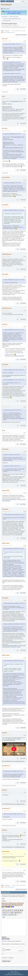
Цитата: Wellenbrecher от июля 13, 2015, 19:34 (14, 279)
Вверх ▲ (16, 971)
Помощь (12, 971)
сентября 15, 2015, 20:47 (6, 869)
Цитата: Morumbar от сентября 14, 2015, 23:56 (14, 603)
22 (12, 32)
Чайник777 (6, 765)
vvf (4, 96)
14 (24, 30)
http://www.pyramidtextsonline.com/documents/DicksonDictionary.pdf (14, 500)
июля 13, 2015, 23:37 (6, 432)
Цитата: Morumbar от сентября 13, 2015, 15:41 (14, 514)
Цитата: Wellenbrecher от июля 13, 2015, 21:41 (14, 369)
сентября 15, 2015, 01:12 (6, 600)
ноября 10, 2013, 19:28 (6, 40)
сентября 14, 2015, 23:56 (6, 545)
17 (5, 32)
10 (18, 30)
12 (21, 30)
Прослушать (4, 941)
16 (3, 32)
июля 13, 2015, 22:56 (6, 406)
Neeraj (5, 324)
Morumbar (6, 490)
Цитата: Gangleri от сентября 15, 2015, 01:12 (14, 660)
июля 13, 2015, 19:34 (6, 256)
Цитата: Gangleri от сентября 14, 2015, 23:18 (14, 548)
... (12, 30)
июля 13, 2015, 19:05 (6, 206)
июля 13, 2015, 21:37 (6, 276)
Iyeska (5, 732)
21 (11, 32)
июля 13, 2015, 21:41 (6, 310)
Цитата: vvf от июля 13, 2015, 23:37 (12, 454)
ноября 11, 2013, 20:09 (6, 179)
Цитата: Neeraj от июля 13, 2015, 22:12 (12, 410)
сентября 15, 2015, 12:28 (6, 657)
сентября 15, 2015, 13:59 (6, 792)
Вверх (2, 885)
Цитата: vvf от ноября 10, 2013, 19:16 (12, 44)
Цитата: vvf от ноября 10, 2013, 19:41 (12, 133)
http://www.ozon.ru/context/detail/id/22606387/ (14, 355)
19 (8, 32)
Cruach (5, 38)
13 (22, 30)
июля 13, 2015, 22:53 (6, 366)
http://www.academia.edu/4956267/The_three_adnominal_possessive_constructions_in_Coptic (14, 646)
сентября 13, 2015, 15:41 (6, 492)
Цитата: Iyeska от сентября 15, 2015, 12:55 (13, 771)
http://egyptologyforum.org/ (16, 101)
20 (9, 32)
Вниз (2, 30)
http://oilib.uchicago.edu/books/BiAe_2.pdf (11, 110)
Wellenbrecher (7, 254)
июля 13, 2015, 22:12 (7, 326)
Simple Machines (17, 973)
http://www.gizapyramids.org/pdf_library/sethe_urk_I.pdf (14, 376)
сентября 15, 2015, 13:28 (6, 767)
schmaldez (6, 177)
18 (6, 32)
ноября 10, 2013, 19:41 (6, 98)
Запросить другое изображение (14, 941)
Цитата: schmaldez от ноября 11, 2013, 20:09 (13, 210)
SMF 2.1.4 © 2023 (11, 973)
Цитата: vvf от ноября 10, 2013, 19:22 (12, 73)
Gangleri (5, 205)
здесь (22, 11)
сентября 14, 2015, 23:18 (6, 511)
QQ (17, 89)
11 (19, 30)
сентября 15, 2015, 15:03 (6, 832)
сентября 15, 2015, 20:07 (7, 853)
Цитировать (23, 89)
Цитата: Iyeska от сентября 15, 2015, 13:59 (13, 813)
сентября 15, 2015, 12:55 (6, 734)
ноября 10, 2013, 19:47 (6, 130)
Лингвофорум (6, 4)
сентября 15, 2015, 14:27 (6, 810)
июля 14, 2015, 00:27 (6, 451)
